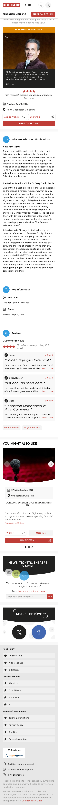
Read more (47, 368)
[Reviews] (29, 91)
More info (41, 532)
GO (50, 596)
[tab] (25, 547)
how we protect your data (31, 591)
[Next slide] (51, 464)
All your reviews (32, 427)
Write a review (11, 427)
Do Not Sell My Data (32, 800)
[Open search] (48, 5)
